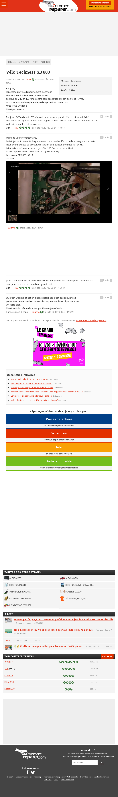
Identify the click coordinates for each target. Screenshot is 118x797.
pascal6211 (10, 688)
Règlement (104, 777)
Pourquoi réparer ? (104, 630)
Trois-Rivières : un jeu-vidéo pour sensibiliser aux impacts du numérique (53, 629)
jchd (6, 668)
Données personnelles (90, 777)
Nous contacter (67, 779)
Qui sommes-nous (24, 777)
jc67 (16, 127)
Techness (76, 80)
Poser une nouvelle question (91, 320)
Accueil (59, 6)
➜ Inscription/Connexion (100, 6)
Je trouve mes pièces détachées (59, 425)
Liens (7, 640)
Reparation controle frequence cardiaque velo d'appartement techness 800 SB (47, 392)
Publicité (47, 779)
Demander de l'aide (100, 2)
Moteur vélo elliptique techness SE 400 (29, 379)
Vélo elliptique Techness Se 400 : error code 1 (31, 383)
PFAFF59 (8, 675)
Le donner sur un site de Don (59, 453)
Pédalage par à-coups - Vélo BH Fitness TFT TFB (32, 387)
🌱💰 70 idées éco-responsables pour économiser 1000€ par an (48, 646)
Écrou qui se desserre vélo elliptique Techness (31, 396)
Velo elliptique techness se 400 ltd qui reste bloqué (34, 400)
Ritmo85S (9, 682)
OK (101, 762)
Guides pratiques (23, 623)
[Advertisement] (59, 34)
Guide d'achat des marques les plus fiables (59, 467)
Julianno (28, 79)
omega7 (8, 661)
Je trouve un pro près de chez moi (59, 439)
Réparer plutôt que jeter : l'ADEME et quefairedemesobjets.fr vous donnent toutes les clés (63, 619)
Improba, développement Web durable (61, 777)
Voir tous (107, 656)
